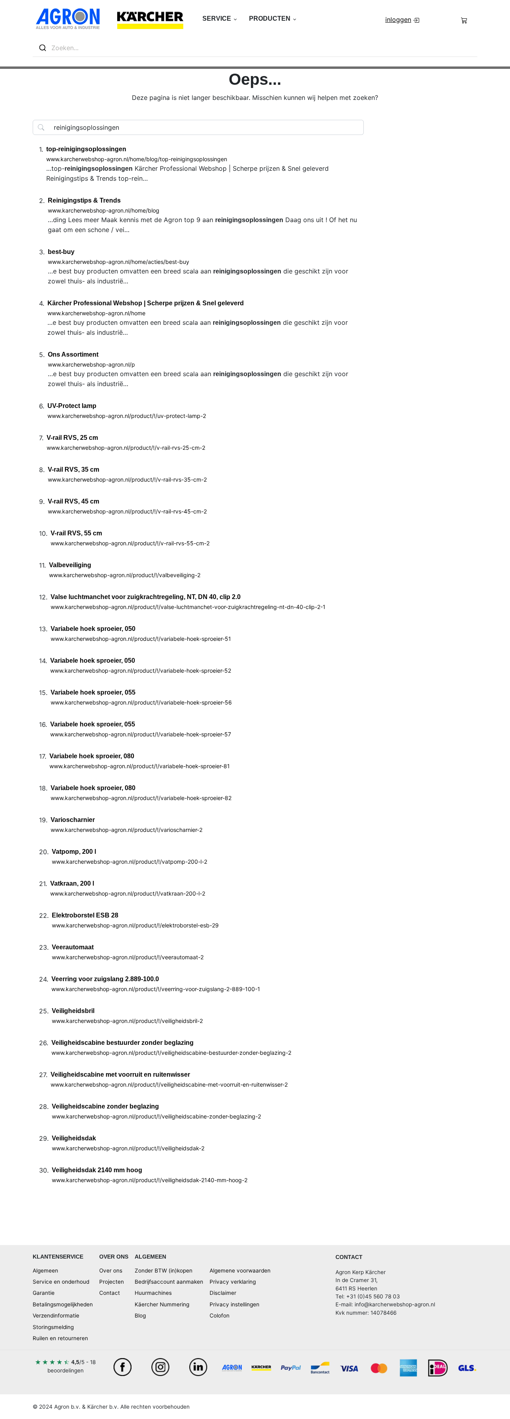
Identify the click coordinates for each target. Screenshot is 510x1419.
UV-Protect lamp (71, 405)
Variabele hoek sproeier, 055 (93, 692)
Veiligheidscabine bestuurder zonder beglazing (122, 1042)
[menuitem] (403, 19)
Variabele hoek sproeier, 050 (93, 628)
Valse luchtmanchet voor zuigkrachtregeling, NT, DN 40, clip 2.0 (146, 596)
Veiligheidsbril (73, 1010)
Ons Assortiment (73, 354)
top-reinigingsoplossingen (86, 149)
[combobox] (255, 48)
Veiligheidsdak (74, 1138)
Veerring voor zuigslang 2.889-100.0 (105, 979)
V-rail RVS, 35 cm (73, 469)
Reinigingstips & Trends (84, 200)
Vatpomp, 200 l (74, 851)
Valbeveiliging (70, 565)
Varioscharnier (73, 819)
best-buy (61, 251)
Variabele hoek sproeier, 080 (91, 756)
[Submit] (42, 48)
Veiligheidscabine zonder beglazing (105, 1106)
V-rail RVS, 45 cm (73, 501)
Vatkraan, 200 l (72, 883)
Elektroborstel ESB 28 (85, 915)
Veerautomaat (73, 947)
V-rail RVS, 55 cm (76, 533)
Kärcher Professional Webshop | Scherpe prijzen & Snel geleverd (145, 303)
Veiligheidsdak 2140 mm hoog (97, 1170)
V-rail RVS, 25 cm (72, 437)
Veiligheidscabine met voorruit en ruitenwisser (120, 1074)
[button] (219, 19)
